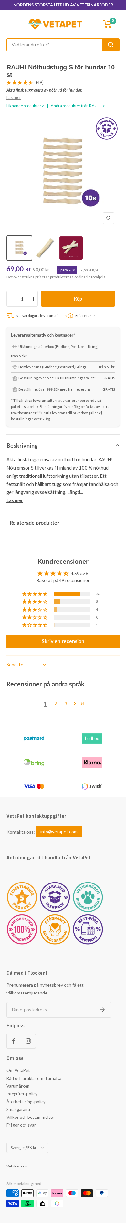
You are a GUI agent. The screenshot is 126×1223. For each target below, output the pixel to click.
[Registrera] (102, 1009)
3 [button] (66, 703)
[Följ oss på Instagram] (28, 1041)
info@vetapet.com (59, 831)
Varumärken (17, 1086)
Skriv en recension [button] (63, 641)
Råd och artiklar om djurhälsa (33, 1078)
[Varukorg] (107, 24)
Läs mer (13, 97)
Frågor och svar (21, 1125)
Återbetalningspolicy (26, 1101)
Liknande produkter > (25, 106)
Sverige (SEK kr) (24, 1147)
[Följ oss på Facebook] (13, 1041)
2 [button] (55, 703)
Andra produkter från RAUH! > (78, 106)
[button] (35, 594)
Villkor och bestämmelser (30, 1117)
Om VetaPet (18, 1070)
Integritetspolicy (21, 1093)
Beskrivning (22, 445)
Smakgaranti (18, 1109)
